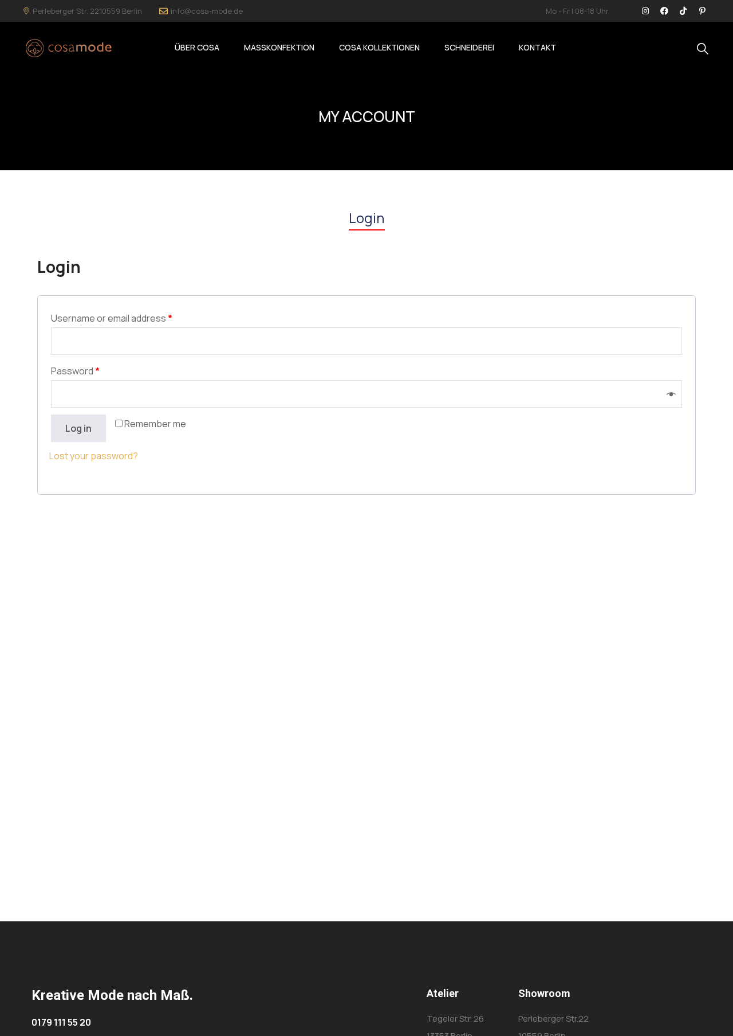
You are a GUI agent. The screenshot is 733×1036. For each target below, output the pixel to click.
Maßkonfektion (279, 47)
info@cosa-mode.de (207, 11)
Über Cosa (197, 47)
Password (75, 371)
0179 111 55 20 (61, 1022)
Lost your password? (93, 455)
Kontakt (537, 47)
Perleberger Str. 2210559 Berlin (87, 11)
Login (367, 217)
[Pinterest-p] (702, 11)
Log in (78, 428)
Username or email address (111, 318)
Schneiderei (469, 47)
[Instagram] (645, 11)
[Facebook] (664, 11)
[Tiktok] (683, 11)
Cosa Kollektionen (379, 47)
